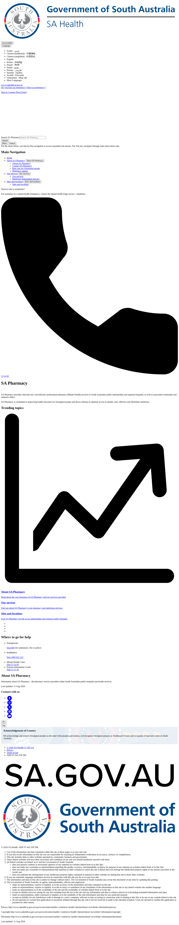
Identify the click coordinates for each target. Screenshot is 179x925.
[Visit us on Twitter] (9, 707)
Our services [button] (24, 174)
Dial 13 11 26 (13, 669)
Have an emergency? (36, 87)
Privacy (10, 750)
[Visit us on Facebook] (9, 698)
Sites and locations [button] (32, 182)
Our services (12, 173)
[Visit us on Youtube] (9, 716)
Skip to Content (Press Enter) (14, 92)
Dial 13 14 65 (13, 664)
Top (3, 725)
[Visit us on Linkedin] (9, 711)
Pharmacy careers (20, 171)
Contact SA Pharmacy (22, 166)
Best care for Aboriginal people (26, 168)
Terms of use (12, 752)
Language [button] (6, 46)
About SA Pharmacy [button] (35, 161)
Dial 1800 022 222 (15, 657)
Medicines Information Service (25, 179)
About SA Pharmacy (16, 160)
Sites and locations (15, 181)
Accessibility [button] (7, 43)
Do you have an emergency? (14, 87)
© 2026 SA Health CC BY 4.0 (20, 747)
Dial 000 (10, 648)
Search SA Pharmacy (10, 137)
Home (9, 158)
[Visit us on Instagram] (9, 702)
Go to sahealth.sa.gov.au (12, 85)
